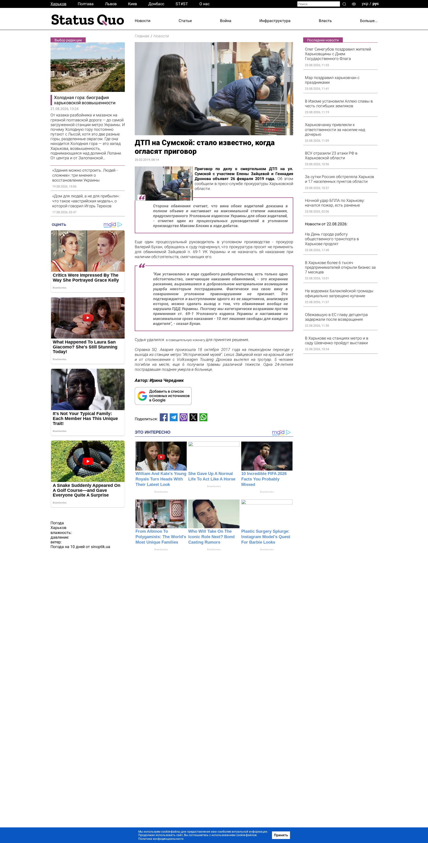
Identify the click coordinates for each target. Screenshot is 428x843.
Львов (111, 3)
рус (376, 3)
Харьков (58, 3)
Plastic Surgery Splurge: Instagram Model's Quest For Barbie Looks (265, 537)
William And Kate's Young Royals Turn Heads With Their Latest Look (160, 479)
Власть (325, 20)
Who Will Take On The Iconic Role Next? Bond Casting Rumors (211, 537)
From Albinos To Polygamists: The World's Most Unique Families (160, 537)
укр (365, 3)
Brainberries (161, 491)
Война (225, 20)
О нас (204, 3)
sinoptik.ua (100, 546)
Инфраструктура (275, 20)
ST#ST (182, 3)
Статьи (185, 20)
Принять (281, 835)
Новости (142, 20)
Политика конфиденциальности (161, 839)
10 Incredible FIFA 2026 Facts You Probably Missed (264, 479)
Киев (132, 3)
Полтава (86, 3)
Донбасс (156, 3)
